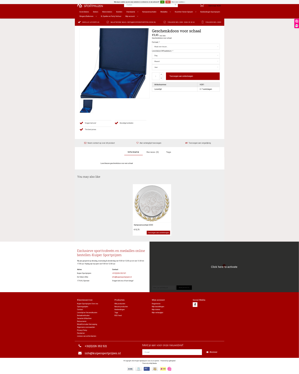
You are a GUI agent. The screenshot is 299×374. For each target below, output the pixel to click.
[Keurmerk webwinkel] (169, 369)
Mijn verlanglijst (157, 312)
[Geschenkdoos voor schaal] (115, 63)
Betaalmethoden (83, 315)
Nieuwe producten (121, 307)
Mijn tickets (156, 309)
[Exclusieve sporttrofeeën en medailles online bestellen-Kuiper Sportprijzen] (100, 4)
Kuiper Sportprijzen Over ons (87, 304)
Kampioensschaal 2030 (143, 225)
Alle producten (119, 304)
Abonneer (213, 352)
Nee (168, 2)
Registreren (156, 304)
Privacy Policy (82, 330)
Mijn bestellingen (158, 307)
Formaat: (156, 42)
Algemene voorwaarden (86, 327)
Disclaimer (81, 333)
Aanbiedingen (119, 309)
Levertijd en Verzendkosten (87, 312)
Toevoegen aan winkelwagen (158, 233)
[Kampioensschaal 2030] (152, 203)
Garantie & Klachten (84, 318)
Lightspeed (171, 361)
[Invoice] (138, 369)
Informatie (133, 152)
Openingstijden (82, 307)
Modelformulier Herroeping (87, 324)
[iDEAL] (163, 369)
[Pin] (147, 369)
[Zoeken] (175, 4)
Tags (168, 152)
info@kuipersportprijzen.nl (122, 277)
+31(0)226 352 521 (119, 273)
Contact (80, 309)
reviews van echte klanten (86, 336)
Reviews (153, 152)
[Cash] (155, 369)
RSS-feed (118, 315)
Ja (162, 2)
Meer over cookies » (178, 2)
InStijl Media (153, 363)
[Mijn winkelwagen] (201, 5)
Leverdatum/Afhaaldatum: (162, 51)
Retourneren (81, 321)
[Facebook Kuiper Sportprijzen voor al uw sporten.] (195, 304)
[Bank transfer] (130, 369)
